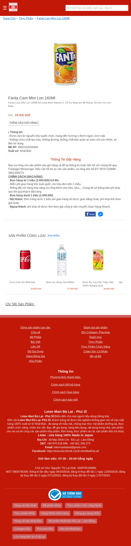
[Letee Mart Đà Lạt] (13, 7)
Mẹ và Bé (95, 356)
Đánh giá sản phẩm (95, 327)
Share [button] (92, 214)
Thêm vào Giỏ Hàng (23, 122)
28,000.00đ (109, 289)
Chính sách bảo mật (65, 399)
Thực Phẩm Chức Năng (95, 346)
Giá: (10, 115)
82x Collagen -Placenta (95, 332)
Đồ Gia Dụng (35, 351)
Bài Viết (35, 341)
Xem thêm (53, 235)
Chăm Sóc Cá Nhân (95, 351)
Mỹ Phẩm (35, 337)
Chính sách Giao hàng (65, 392)
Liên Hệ (35, 346)
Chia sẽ (35, 332)
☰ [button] (5, 8)
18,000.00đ (22, 115)
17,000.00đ (72, 289)
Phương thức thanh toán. (65, 377)
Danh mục (95, 337)
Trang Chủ (9, 18)
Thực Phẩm (26, 18)
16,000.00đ (36, 289)
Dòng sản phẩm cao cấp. (35, 327)
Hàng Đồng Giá (35, 356)
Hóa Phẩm (35, 361)
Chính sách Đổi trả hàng (65, 384)
